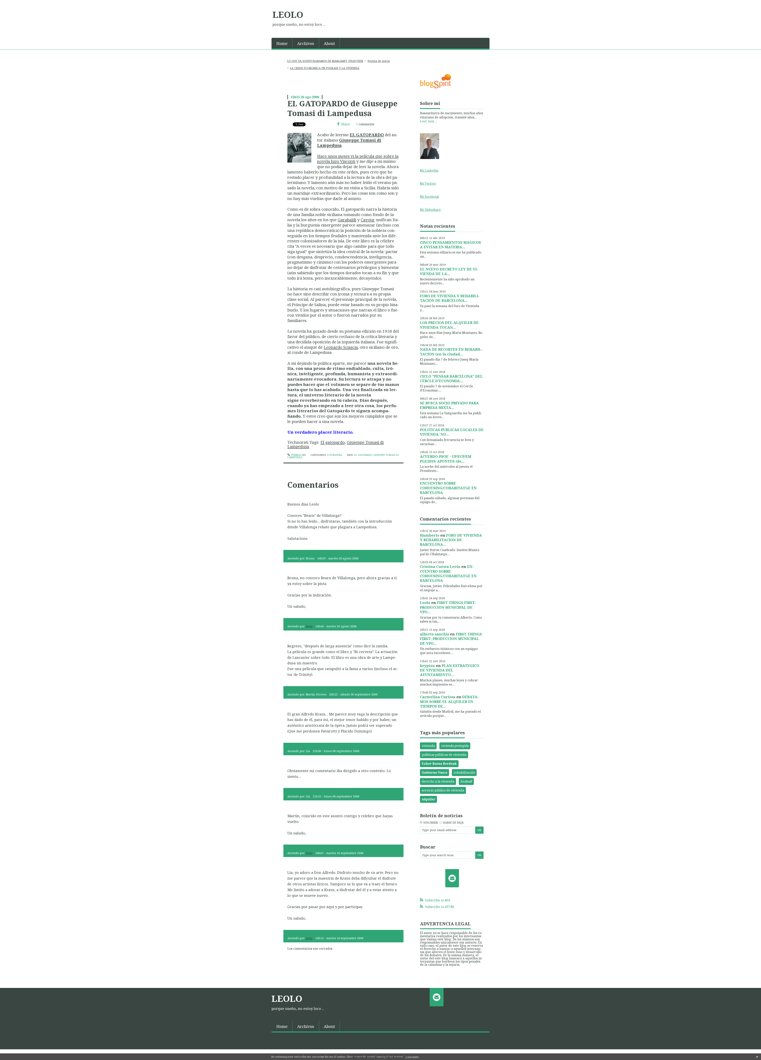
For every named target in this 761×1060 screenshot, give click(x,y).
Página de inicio (379, 61)
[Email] (452, 878)
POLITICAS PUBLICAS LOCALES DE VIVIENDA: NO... (452, 432)
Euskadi (466, 781)
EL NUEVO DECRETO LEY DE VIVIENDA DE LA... (449, 271)
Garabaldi (347, 219)
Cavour (368, 219)
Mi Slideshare (430, 210)
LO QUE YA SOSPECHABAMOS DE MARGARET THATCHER (325, 61)
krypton (427, 665)
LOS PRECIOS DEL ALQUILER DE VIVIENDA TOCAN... (449, 325)
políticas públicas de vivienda (444, 754)
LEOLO (287, 14)
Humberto (429, 535)
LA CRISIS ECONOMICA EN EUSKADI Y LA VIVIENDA (324, 68)
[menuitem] (282, 43)
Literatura (334, 455)
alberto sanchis (434, 634)
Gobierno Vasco (434, 772)
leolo (309, 626)
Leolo (425, 602)
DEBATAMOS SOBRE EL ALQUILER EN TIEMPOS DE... (449, 701)
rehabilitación (464, 772)
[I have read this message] (757, 1056)
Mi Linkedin (429, 170)
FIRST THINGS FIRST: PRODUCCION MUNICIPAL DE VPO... (448, 607)
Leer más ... (428, 121)
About (329, 43)
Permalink (298, 455)
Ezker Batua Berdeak (439, 763)
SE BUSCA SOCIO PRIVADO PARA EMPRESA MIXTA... (449, 405)
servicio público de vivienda (443, 790)
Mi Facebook (429, 196)
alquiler (428, 799)
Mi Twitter (428, 183)
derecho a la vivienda (438, 781)
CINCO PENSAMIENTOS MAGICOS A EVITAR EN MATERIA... (450, 244)
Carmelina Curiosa (437, 696)
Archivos (305, 43)
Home (282, 43)
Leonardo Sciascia (341, 347)
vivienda (428, 746)
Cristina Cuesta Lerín (440, 566)
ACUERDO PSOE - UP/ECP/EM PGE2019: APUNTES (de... (445, 458)
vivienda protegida (455, 746)
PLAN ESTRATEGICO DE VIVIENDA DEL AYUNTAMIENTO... (449, 670)
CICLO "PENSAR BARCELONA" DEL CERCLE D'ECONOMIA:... (451, 378)
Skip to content (13, 3)
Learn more (412, 1056)
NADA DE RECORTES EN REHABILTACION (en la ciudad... (451, 351)
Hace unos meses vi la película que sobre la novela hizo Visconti (358, 158)
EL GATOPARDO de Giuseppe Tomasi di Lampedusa (342, 108)
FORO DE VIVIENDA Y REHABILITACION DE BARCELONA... (450, 298)
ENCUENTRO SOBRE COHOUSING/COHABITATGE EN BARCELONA (448, 488)
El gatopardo (332, 442)
